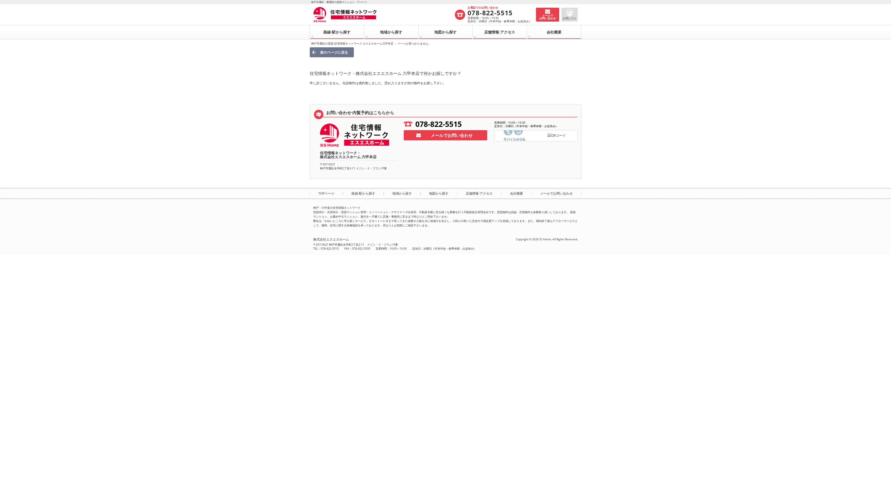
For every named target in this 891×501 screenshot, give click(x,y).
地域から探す (391, 32)
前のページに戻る (334, 52)
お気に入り (570, 18)
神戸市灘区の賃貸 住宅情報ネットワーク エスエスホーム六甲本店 (352, 43)
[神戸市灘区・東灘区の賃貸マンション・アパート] (383, 14)
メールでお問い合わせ (452, 135)
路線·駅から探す (337, 32)
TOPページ (326, 193)
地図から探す (445, 32)
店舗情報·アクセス (499, 32)
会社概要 (554, 32)
